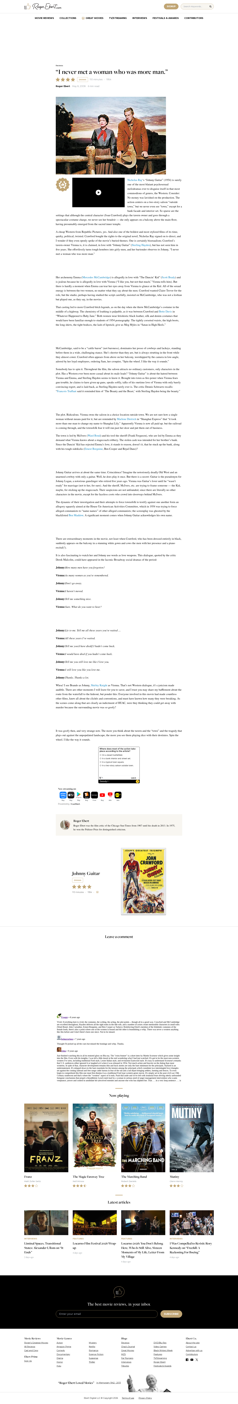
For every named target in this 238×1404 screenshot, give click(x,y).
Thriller (92, 1362)
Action (60, 1343)
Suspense (93, 1358)
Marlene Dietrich (126, 419)
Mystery (93, 1343)
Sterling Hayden (141, 245)
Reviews (59, 66)
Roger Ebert (63, 86)
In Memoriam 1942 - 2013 (108, 1383)
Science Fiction (96, 1354)
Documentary (63, 1354)
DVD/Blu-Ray (160, 1343)
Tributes (125, 1366)
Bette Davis (165, 311)
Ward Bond (94, 435)
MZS (123, 1354)
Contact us (191, 1346)
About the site (193, 1343)
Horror (60, 1362)
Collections (68, 18)
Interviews (139, 18)
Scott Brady (168, 277)
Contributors (193, 18)
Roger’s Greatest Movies (36, 1343)
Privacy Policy (145, 1398)
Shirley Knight (99, 685)
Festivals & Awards (166, 18)
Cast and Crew (31, 1350)
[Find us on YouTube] (191, 1360)
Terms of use (128, 1398)
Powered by (64, 804)
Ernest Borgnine (94, 449)
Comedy (61, 1350)
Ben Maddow (76, 515)
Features (158, 1354)
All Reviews (29, 1346)
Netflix (92, 1346)
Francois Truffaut (66, 391)
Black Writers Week (163, 1350)
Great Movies (94, 18)
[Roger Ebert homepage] (42, 6)
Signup (171, 6)
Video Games (160, 1346)
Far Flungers (127, 1358)
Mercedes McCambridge (96, 277)
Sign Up (28, 1361)
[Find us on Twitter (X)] (197, 1360)
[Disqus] (119, 1047)
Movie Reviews (44, 18)
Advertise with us (194, 1350)
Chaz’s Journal (128, 1346)
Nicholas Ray (134, 180)
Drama (82, 79)
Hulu (59, 1366)
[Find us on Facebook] (187, 1360)
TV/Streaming (118, 18)
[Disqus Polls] (119, 978)
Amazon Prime (64, 1346)
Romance (93, 1350)
